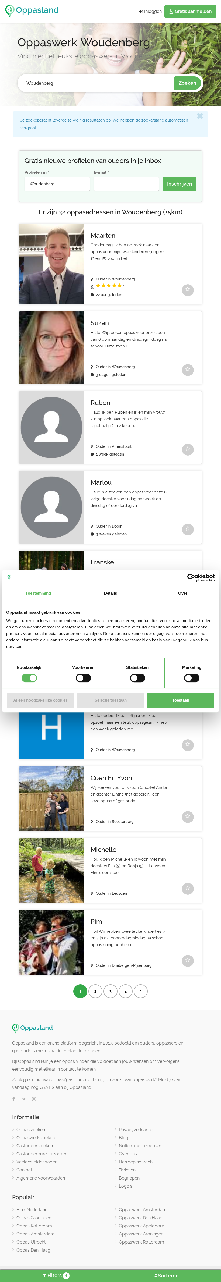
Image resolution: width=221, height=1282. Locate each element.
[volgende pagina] (141, 991)
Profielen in (36, 172)
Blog (123, 1137)
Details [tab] (110, 593)
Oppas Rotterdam (34, 1225)
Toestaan (180, 700)
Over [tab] (182, 593)
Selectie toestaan (111, 700)
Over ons (128, 1153)
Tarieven (127, 1170)
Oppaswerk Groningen (141, 1234)
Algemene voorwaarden (40, 1178)
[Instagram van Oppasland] (34, 1099)
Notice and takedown (140, 1145)
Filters (56, 1275)
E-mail (100, 172)
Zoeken (187, 83)
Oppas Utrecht (31, 1242)
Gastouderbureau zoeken (41, 1153)
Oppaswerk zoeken (35, 1137)
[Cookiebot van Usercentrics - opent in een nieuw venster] (191, 578)
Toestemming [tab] (38, 593)
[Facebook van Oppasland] (14, 1099)
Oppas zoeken (30, 1129)
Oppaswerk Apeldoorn (141, 1225)
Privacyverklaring (136, 1129)
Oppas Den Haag (33, 1250)
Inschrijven (179, 184)
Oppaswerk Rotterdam (141, 1242)
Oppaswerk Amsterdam (143, 1209)
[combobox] (98, 83)
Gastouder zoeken (34, 1145)
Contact (24, 1170)
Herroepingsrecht (136, 1161)
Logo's (125, 1186)
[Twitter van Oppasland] (24, 1099)
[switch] (83, 678)
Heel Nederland (32, 1209)
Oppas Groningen (33, 1217)
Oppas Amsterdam (35, 1234)
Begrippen (129, 1178)
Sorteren (168, 1276)
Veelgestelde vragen (36, 1161)
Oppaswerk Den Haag (141, 1217)
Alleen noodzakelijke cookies (40, 700)
